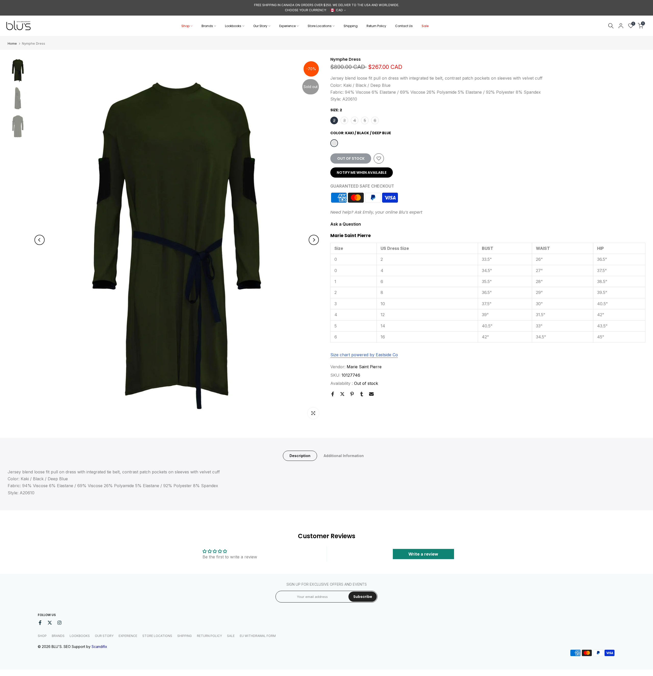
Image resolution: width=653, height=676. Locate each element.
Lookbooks (233, 26)
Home (12, 43)
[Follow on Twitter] (49, 623)
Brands (207, 26)
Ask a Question (345, 223)
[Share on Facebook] (332, 394)
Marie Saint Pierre (364, 366)
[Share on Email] (371, 394)
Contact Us (404, 26)
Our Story (260, 26)
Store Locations (320, 26)
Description (300, 455)
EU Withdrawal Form (258, 636)
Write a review (423, 554)
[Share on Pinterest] (352, 394)
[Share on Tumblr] (361, 394)
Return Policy (376, 26)
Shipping (351, 26)
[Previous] (39, 240)
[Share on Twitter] (342, 394)
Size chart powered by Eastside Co (364, 354)
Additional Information (344, 455)
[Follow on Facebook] (40, 623)
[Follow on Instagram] (59, 623)
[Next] (314, 240)
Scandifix (99, 646)
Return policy (209, 636)
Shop (185, 26)
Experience (287, 26)
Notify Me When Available (361, 172)
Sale (425, 26)
